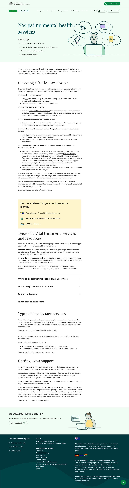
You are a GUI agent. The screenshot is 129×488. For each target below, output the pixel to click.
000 (26, 99)
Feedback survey (42, 453)
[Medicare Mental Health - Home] (19, 11)
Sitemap (39, 469)
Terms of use (41, 460)
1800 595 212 (39, 167)
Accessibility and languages (46, 462)
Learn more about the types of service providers (36, 352)
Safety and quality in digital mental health (51, 464)
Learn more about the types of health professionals (37, 330)
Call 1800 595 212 (17, 447)
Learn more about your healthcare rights (33, 400)
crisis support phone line (48, 103)
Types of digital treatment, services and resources (39, 47)
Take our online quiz (18, 443)
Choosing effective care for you (32, 43)
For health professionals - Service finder (51, 443)
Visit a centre (16, 451)
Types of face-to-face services (32, 51)
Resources (40, 466)
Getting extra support (29, 55)
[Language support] (123, 482)
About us (39, 451)
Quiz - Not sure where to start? (47, 441)
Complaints (40, 455)
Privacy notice (41, 457)
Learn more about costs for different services (35, 190)
